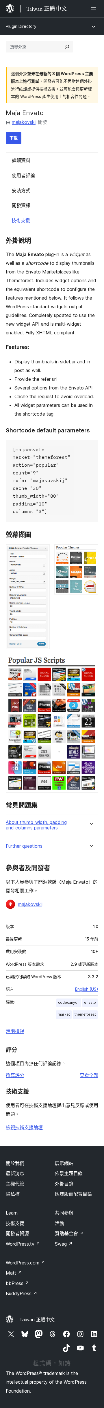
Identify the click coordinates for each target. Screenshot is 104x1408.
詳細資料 (21, 160)
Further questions (24, 846)
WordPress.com (25, 1263)
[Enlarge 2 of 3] (90, 552)
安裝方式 (21, 190)
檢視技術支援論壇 (24, 1127)
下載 (14, 137)
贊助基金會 (69, 1233)
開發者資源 (17, 1233)
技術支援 (21, 220)
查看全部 (89, 1075)
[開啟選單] (95, 8)
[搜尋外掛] (67, 46)
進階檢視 (15, 1031)
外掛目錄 (64, 1184)
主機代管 (15, 1184)
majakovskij (24, 122)
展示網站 (64, 1163)
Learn (12, 1213)
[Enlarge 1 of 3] (42, 552)
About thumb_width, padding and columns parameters (36, 825)
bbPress (17, 1283)
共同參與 (64, 1213)
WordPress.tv (23, 1244)
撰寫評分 (15, 1075)
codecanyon (68, 1002)
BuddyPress (21, 1293)
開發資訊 (21, 205)
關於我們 (15, 1163)
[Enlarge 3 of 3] (90, 661)
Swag (64, 1244)
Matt (14, 1273)
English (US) (86, 989)
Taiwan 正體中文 (37, 1319)
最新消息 (15, 1173)
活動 (59, 1223)
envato (90, 1002)
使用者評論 (23, 175)
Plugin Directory (21, 26)
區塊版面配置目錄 (73, 1194)
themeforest (85, 1014)
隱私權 (13, 1194)
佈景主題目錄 (69, 1173)
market (64, 1014)
